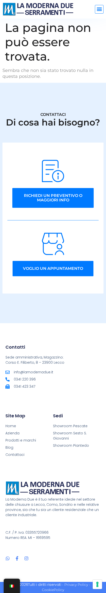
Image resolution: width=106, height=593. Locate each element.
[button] (99, 9)
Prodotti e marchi (20, 440)
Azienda (12, 433)
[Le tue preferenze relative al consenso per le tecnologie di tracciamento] (97, 584)
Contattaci (14, 454)
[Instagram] (26, 558)
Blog (9, 447)
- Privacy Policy (75, 584)
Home (10, 426)
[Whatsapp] (7, 558)
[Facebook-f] (17, 558)
